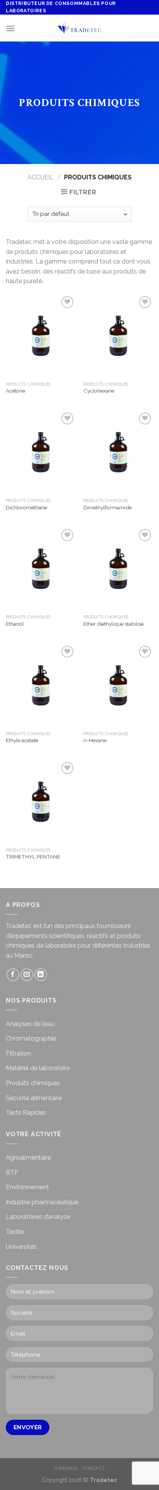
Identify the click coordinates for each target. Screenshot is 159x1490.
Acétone (15, 391)
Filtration (18, 1053)
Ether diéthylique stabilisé (113, 624)
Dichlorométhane (26, 507)
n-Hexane (95, 740)
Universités (21, 1246)
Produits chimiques (33, 1083)
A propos (66, 1468)
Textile (15, 1231)
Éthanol (15, 624)
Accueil (40, 177)
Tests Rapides (26, 1112)
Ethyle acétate (22, 740)
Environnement (27, 1187)
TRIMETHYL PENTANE (33, 857)
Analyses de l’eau (30, 1024)
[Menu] (10, 28)
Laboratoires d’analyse (38, 1216)
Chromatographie (31, 1038)
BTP (12, 1172)
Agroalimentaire (28, 1157)
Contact (94, 1468)
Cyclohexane (98, 391)
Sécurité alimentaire (34, 1098)
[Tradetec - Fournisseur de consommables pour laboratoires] (79, 28)
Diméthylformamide (107, 507)
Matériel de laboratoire (38, 1068)
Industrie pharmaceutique (42, 1202)
